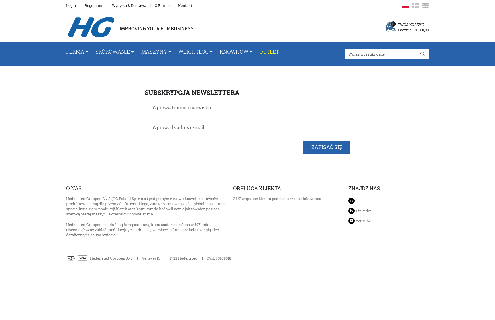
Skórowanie (112, 51)
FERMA (75, 51)
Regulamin (94, 5)
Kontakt (185, 5)
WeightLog (193, 51)
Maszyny (154, 51)
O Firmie (162, 5)
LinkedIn (364, 210)
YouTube (363, 220)
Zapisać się (326, 147)
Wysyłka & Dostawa (129, 5)
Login (71, 5)
